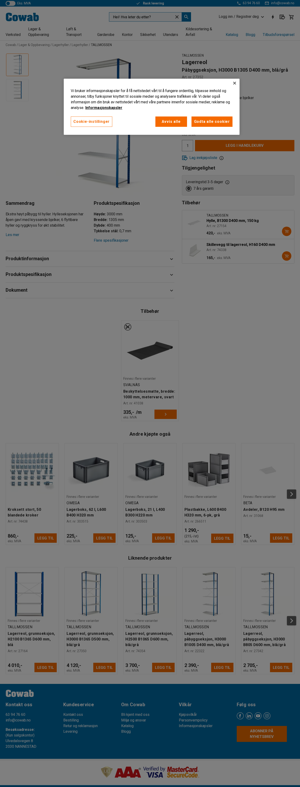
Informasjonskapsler (103, 107)
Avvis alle (171, 121)
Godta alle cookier (212, 121)
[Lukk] (234, 83)
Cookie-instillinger (91, 121)
